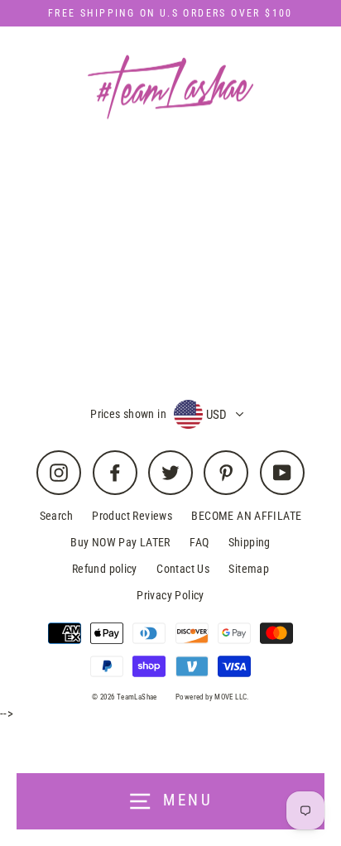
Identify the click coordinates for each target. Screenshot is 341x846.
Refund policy (104, 568)
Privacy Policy (170, 595)
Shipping (249, 542)
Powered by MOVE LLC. (212, 697)
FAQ (199, 542)
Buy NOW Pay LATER (120, 542)
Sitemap (248, 568)
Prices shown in (128, 414)
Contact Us (182, 568)
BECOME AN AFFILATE (246, 515)
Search (56, 515)
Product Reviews (132, 515)
